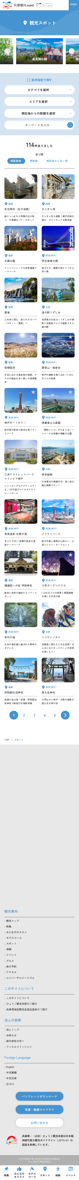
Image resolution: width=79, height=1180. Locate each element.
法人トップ (12, 1029)
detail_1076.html (58, 303)
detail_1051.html (20, 249)
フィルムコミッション (19, 1046)
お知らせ (11, 1035)
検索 (70, 125)
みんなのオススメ (16, 932)
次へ (65, 715)
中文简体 (11, 1078)
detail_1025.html (58, 681)
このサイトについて (17, 998)
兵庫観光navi (18, 5)
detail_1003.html (58, 523)
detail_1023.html (20, 627)
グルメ (10, 961)
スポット (11, 943)
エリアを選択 (38, 101)
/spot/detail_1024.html (39, 51)
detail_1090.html (20, 358)
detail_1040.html (20, 303)
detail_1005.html (20, 467)
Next (72, 51)
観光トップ (12, 921)
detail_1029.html (58, 574)
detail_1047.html (20, 198)
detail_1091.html (20, 681)
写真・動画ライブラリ (39, 1109)
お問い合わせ (39, 1123)
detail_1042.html (20, 574)
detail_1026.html (58, 358)
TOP (6, 739)
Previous (7, 51)
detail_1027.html (58, 249)
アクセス (11, 972)
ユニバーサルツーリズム (20, 978)
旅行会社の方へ (15, 1041)
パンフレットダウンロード (39, 1096)
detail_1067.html (58, 627)
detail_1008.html (20, 411)
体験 (8, 949)
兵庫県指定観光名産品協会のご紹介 (26, 1009)
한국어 (10, 1084)
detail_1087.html (58, 198)
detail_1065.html (58, 467)
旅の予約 (11, 966)
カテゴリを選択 (38, 90)
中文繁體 (11, 1072)
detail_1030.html (20, 523)
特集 (8, 926)
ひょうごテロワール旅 (44, 5)
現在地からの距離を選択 (38, 113)
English (10, 1067)
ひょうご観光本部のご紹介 (21, 1003)
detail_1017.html (58, 411)
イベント (11, 955)
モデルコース (14, 938)
